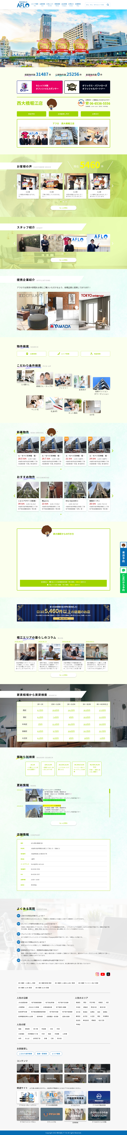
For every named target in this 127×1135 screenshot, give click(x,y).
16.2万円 (71, 724)
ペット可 (35, 409)
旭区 (98, 1012)
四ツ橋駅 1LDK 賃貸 (25, 988)
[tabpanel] (28, 186)
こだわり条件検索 (25, 1054)
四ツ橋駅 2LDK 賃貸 (42, 988)
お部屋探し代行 (63, 114)
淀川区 (78, 1012)
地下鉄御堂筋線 (36, 1002)
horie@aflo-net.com (37, 864)
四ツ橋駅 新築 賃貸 (45, 983)
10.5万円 (86, 717)
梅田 (49, 1034)
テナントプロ (51, 1122)
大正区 (92, 1016)
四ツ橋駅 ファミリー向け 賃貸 (88, 983)
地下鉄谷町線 (50, 1002)
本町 (19, 1038)
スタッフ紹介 (27, 1068)
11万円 (102, 738)
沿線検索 (33, 354)
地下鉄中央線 (54, 1012)
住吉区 (78, 1020)
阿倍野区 (106, 1016)
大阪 (51, 1029)
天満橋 (57, 1034)
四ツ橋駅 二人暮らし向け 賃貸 (65, 983)
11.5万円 (102, 717)
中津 (43, 1034)
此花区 (85, 1016)
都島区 (85, 1007)
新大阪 (59, 1038)
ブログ (28, 1079)
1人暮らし (25, 384)
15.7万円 (102, 731)
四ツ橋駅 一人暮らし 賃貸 (26, 983)
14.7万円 (86, 731)
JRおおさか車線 (34, 1007)
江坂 (52, 1038)
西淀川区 (94, 1007)
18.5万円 (86, 724)
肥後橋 (27, 1029)
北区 (107, 1002)
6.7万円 (40, 710)
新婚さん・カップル (44, 386)
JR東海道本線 (47, 1007)
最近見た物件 (51, 1079)
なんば (27, 1038)
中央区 (78, 1007)
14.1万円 (71, 710)
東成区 (85, 1012)
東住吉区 (86, 1020)
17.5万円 (102, 710)
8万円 (71, 738)
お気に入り (51, 1068)
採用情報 (75, 1122)
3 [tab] (66, 201)
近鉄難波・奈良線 (52, 1016)
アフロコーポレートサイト (28, 1105)
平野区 (78, 1024)
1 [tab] (60, 201)
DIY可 (92, 414)
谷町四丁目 (36, 1038)
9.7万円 (56, 731)
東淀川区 (103, 1007)
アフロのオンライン (99, 1068)
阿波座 (44, 1029)
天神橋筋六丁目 (33, 1034)
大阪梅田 (21, 1034)
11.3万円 (55, 724)
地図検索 (97, 354)
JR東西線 (21, 1007)
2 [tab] (63, 201)
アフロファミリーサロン (28, 1122)
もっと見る (63, 208)
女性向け (82, 389)
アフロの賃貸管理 (51, 1105)
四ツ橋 (35, 1029)
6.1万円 (40, 717)
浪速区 (100, 1002)
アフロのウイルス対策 (99, 1122)
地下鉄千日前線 (63, 1002)
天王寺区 (92, 1002)
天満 (58, 1029)
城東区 (105, 1012)
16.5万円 (86, 710)
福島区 (78, 1002)
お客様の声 (75, 1068)
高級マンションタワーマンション (101, 392)
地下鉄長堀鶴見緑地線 (38, 1012)
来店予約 (31, 114)
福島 (19, 1029)
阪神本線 (40, 1016)
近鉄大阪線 (66, 1016)
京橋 (45, 1038)
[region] (63, 803)
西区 (84, 1002)
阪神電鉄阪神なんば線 (25, 1016)
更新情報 (75, 1079)
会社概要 (99, 1079)
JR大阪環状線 (22, 1002)
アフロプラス (75, 1105)
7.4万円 (56, 717)
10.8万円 (55, 710)
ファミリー (63, 388)
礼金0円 (54, 411)
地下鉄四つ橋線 (61, 1007)
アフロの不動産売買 (99, 1105)
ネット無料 (73, 413)
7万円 (40, 724)
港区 (98, 1016)
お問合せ (95, 114)
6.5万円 (40, 731)
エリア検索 (65, 354)
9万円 (71, 717)
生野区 (92, 1012)
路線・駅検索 (42, 1054)
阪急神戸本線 (22, 1012)
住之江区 (101, 1020)
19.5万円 (102, 724)
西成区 (94, 1020)
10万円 (87, 738)
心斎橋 (65, 1034)
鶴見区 (78, 1016)
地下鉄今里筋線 (67, 1012)
